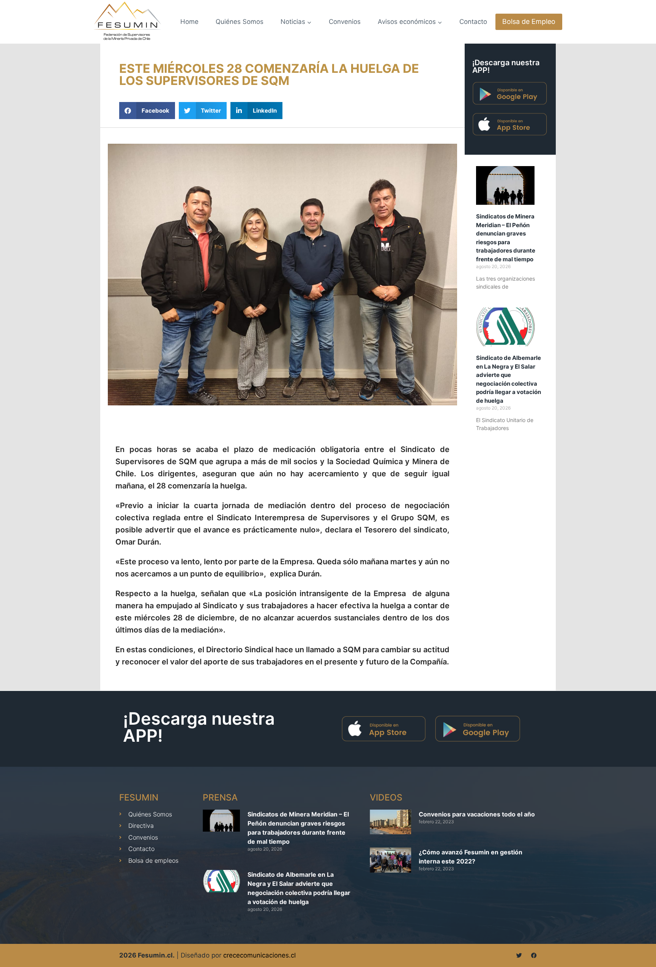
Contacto (473, 21)
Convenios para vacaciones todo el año (477, 814)
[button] (147, 110)
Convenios (345, 21)
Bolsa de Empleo (528, 21)
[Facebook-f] (534, 955)
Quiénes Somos (239, 21)
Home (189, 21)
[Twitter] (519, 955)
